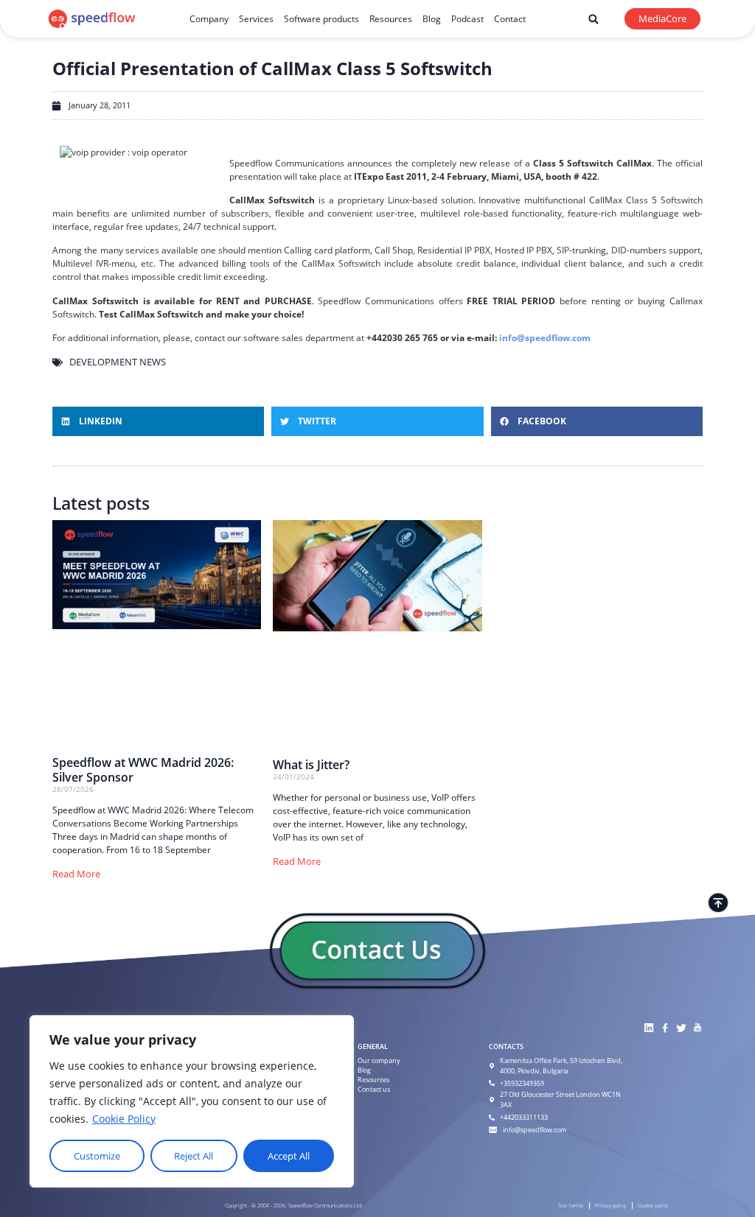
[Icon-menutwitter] (681, 1028)
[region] (191, 1101)
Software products (321, 19)
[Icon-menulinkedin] (648, 1028)
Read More (76, 873)
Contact (510, 19)
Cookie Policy (124, 1119)
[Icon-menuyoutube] (697, 1028)
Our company (379, 1060)
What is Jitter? (311, 764)
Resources (390, 19)
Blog (431, 19)
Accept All (289, 1155)
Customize (97, 1155)
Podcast (467, 19)
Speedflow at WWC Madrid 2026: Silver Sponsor (143, 769)
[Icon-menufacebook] (664, 1028)
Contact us (374, 1089)
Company (209, 19)
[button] (593, 19)
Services (256, 19)
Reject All (193, 1155)
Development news (117, 361)
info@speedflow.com (545, 338)
